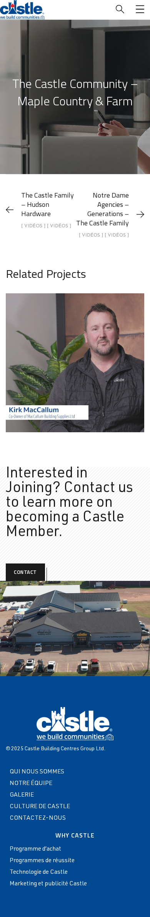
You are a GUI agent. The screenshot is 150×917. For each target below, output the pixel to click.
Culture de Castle (40, 807)
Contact (25, 572)
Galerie (22, 795)
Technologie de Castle (39, 873)
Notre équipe (31, 784)
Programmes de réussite (42, 861)
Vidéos (58, 385)
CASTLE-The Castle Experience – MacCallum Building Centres (75, 354)
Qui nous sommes (37, 772)
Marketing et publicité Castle (48, 884)
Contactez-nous (38, 818)
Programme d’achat (35, 849)
